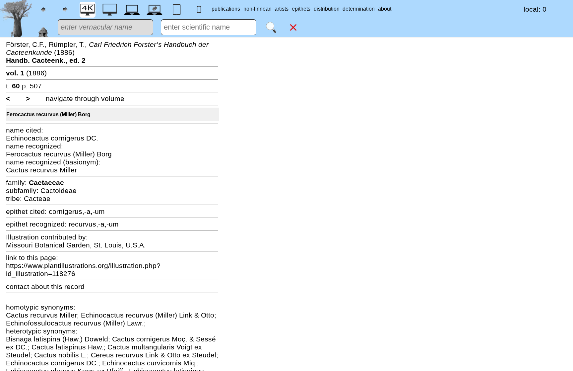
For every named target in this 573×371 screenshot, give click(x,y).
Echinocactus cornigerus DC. (52, 138)
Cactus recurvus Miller (41, 170)
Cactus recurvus (33, 315)
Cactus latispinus (60, 347)
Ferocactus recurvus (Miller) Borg (48, 114)
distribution (327, 9)
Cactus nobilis (57, 355)
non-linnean (257, 9)
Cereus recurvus (118, 355)
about (384, 9)
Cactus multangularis (141, 347)
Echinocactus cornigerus (46, 363)
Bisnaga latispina (34, 339)
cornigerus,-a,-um (77, 211)
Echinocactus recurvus (118, 315)
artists (281, 9)
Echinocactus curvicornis (142, 363)
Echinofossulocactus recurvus (54, 323)
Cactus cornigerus (142, 339)
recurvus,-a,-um (94, 224)
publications (226, 9)
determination (359, 9)
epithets (301, 9)
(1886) (26, 73)
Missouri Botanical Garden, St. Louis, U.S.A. (76, 245)
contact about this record (45, 286)
